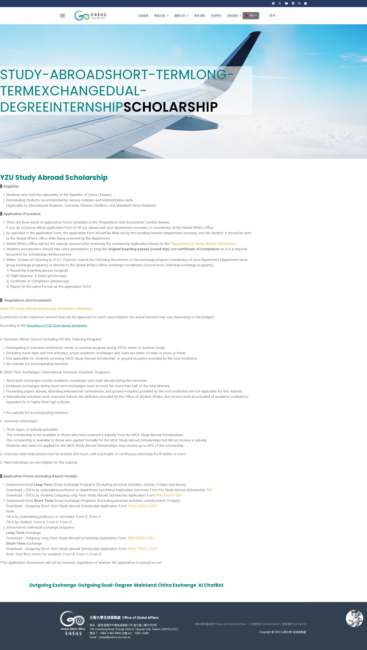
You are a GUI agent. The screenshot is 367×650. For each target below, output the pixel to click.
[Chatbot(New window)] (354, 618)
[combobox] (287, 15)
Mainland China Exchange (165, 585)
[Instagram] (299, 3)
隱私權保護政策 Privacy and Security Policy (221, 624)
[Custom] (305, 3)
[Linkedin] (293, 3)
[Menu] (62, 15)
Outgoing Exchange (52, 585)
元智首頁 (143, 15)
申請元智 (159, 15)
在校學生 (216, 15)
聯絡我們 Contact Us (294, 624)
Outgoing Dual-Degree (105, 585)
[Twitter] (279, 3)
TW (251, 15)
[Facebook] (273, 3)
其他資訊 (232, 15)
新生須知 (199, 15)
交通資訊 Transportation (265, 624)
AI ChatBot (210, 585)
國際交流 (179, 15)
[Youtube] (286, 3)
